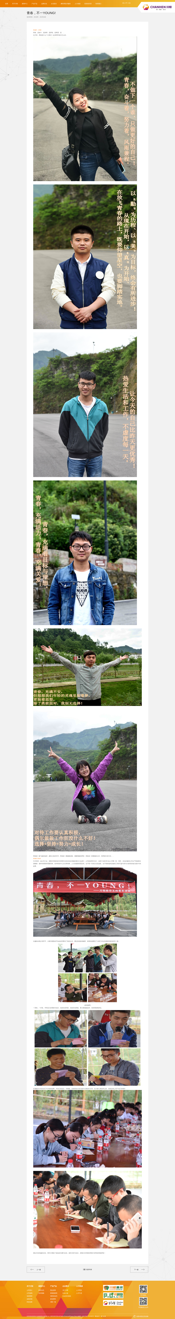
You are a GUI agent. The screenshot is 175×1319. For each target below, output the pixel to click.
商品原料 (53, 1290)
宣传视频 (41, 1293)
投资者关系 (88, 3)
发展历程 (29, 1299)
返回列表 (89, 1269)
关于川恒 (15, 3)
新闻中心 (25, 3)
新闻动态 (41, 1290)
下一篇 (136, 1269)
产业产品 (34, 3)
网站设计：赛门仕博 (100, 1316)
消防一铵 (53, 1302)
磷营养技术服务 (66, 3)
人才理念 (79, 1290)
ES (129, 3)
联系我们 (98, 3)
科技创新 (29, 1302)
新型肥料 (53, 1299)
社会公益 (65, 1293)
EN (123, 3)
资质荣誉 (29, 1296)
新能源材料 (53, 1293)
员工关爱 (65, 1290)
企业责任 (54, 3)
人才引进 (79, 1293)
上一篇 (39, 1269)
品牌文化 (44, 3)
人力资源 (77, 3)
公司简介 (29, 1290)
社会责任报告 (66, 1296)
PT (126, 3)
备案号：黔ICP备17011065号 (86, 1316)
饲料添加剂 (53, 1296)
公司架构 (29, 1293)
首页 (6, 3)
